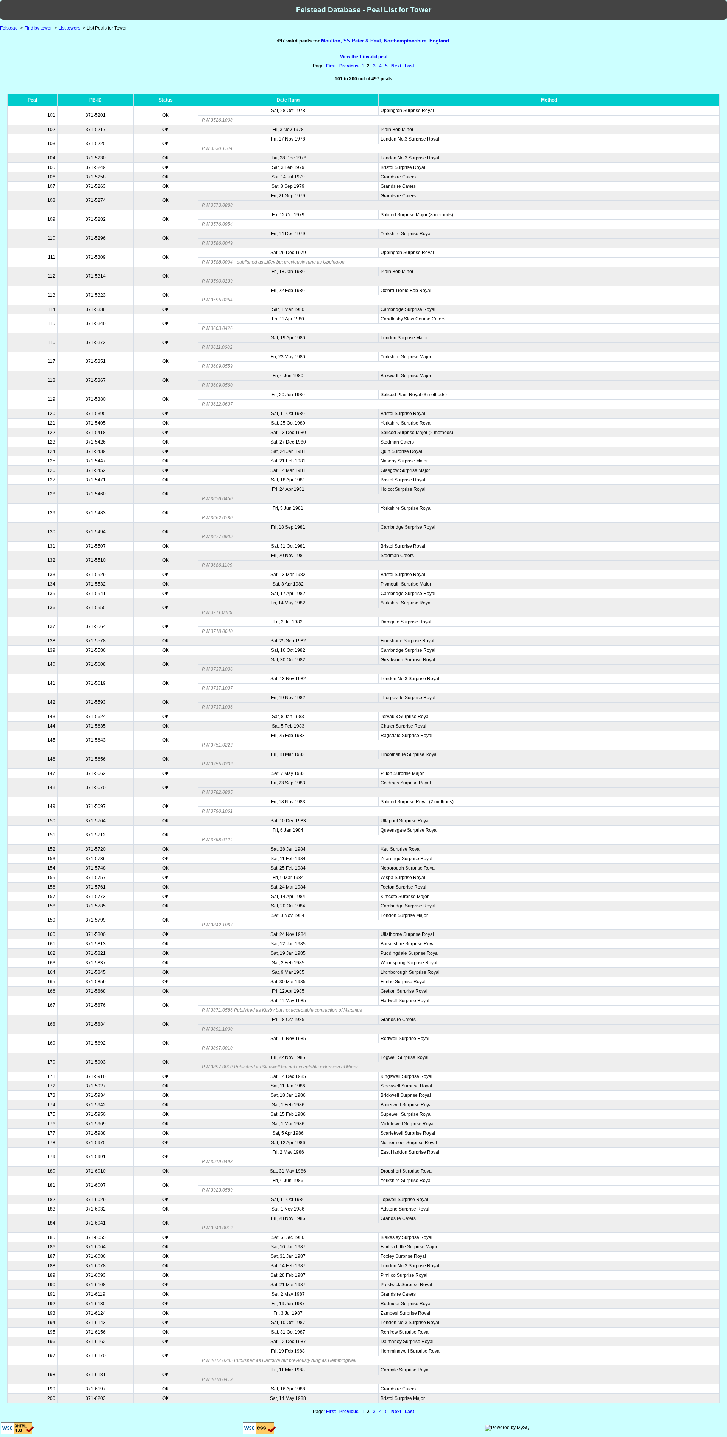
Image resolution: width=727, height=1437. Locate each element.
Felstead (9, 28)
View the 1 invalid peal (363, 56)
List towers (69, 28)
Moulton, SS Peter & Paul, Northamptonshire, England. (386, 41)
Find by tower (38, 28)
